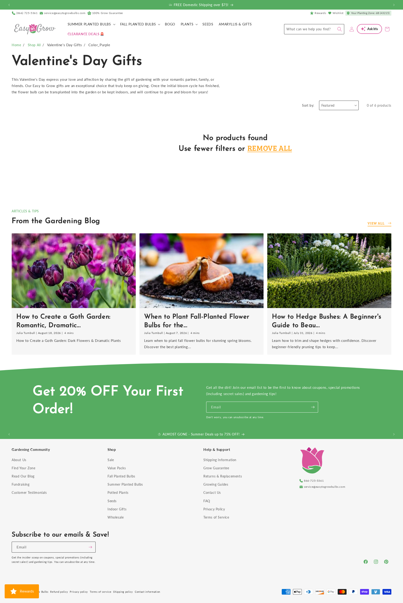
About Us (19, 460)
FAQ (206, 501)
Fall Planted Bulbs (121, 476)
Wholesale (116, 517)
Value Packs (117, 468)
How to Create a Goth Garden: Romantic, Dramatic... (63, 321)
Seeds (112, 501)
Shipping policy (123, 591)
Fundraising (21, 484)
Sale (111, 460)
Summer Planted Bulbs (125, 484)
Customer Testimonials (29, 492)
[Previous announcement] (9, 4)
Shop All (34, 45)
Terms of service (100, 591)
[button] (91, 24)
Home (16, 45)
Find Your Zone (23, 468)
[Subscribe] (313, 407)
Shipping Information (219, 460)
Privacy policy (79, 591)
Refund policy (59, 591)
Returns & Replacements (222, 476)
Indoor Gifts (117, 509)
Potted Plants (118, 492)
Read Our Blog (23, 476)
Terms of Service (216, 517)
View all (376, 223)
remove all (269, 148)
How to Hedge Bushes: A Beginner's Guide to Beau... (326, 321)
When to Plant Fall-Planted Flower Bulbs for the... (197, 321)
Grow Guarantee (216, 468)
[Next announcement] (394, 4)
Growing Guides (215, 484)
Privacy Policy (214, 509)
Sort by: (308, 105)
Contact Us (212, 492)
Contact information (147, 591)
